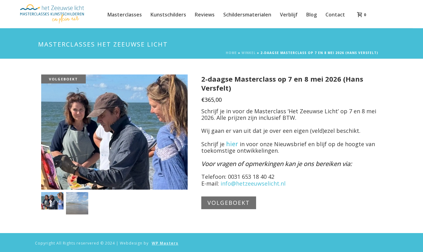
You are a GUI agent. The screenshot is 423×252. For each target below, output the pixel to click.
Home (231, 53)
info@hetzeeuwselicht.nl (253, 183)
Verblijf (289, 14)
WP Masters (165, 243)
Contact (335, 14)
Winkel (249, 53)
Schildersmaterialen (247, 14)
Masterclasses (124, 14)
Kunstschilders (168, 14)
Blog (311, 14)
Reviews (205, 14)
